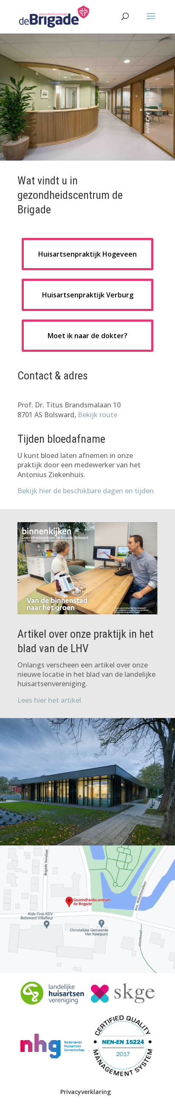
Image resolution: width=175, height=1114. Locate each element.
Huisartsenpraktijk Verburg (87, 295)
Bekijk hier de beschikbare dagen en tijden (85, 490)
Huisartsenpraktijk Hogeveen (87, 254)
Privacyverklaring (85, 1092)
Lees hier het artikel (49, 700)
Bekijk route (97, 414)
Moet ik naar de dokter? (87, 335)
